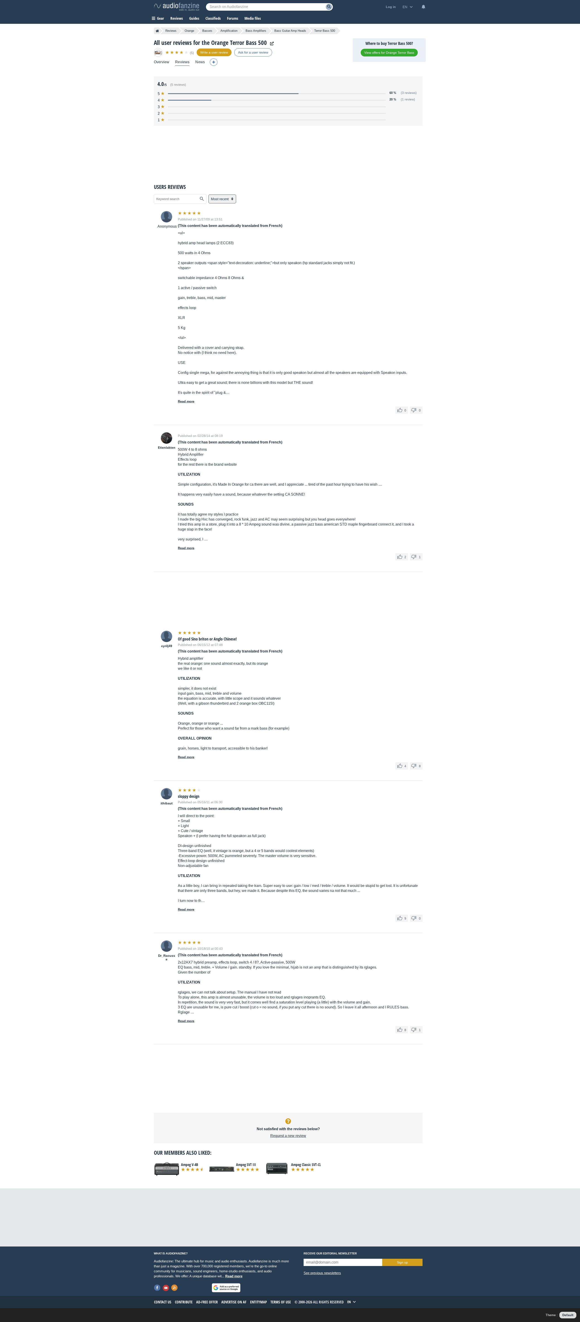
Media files (252, 18)
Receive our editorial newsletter (330, 1253)
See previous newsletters (322, 1273)
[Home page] (157, 30)
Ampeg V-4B (189, 1164)
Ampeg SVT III (246, 1164)
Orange (189, 30)
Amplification (228, 30)
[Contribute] (214, 62)
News (200, 62)
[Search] (329, 7)
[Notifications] (423, 7)
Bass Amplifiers (256, 30)
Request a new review (288, 1136)
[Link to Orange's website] (271, 44)
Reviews (176, 18)
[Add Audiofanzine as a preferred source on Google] (226, 1287)
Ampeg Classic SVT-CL (306, 1164)
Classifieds (213, 18)
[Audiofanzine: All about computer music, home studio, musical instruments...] (176, 7)
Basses (207, 30)
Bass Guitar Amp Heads (290, 30)
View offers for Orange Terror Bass (389, 52)
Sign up (402, 1262)
